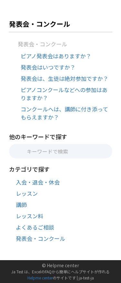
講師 (21, 205)
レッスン (27, 193)
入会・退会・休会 (38, 182)
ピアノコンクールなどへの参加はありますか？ (64, 94)
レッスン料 (29, 216)
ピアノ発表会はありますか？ (56, 56)
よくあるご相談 (35, 227)
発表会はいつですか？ (48, 67)
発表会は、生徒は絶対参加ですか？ (64, 78)
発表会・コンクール (42, 44)
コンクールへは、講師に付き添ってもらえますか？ (64, 113)
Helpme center (40, 277)
